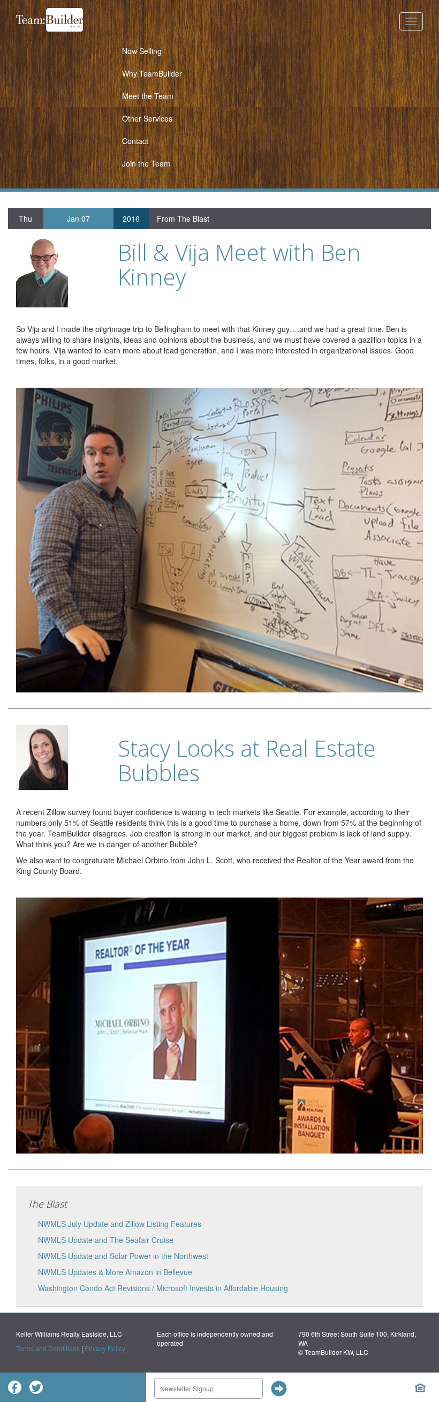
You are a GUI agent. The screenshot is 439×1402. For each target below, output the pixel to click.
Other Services (147, 118)
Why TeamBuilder (152, 73)
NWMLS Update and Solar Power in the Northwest (123, 1255)
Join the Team (146, 163)
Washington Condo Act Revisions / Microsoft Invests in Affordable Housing (163, 1288)
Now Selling (142, 51)
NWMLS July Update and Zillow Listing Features (119, 1223)
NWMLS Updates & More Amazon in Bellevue (115, 1272)
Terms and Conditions (48, 1348)
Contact (135, 140)
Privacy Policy (105, 1348)
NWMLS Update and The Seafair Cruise (105, 1239)
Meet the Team (147, 96)
